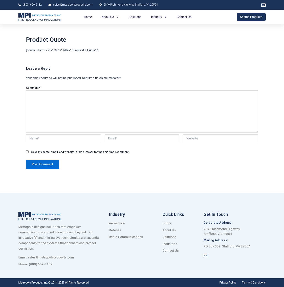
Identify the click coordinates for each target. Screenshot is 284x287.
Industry (156, 17)
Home (88, 17)
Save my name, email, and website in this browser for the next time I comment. (80, 152)
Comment (33, 87)
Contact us (184, 17)
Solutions (135, 17)
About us (108, 17)
